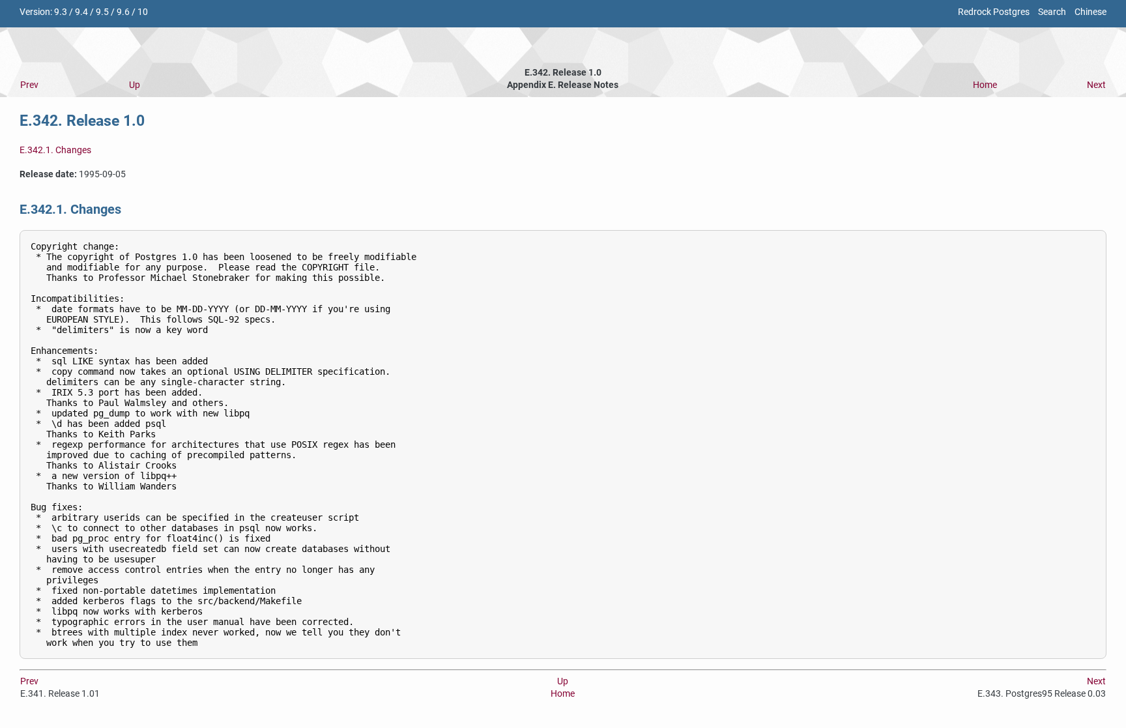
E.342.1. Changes (55, 150)
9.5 (102, 12)
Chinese (1090, 12)
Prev (29, 85)
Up (134, 85)
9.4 (81, 12)
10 (142, 12)
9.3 (60, 12)
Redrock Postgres (994, 12)
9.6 (123, 12)
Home (985, 85)
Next (1096, 85)
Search (1052, 12)
